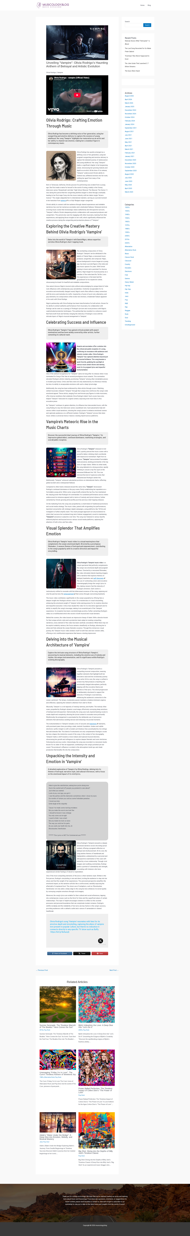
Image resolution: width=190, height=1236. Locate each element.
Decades (128, 268)
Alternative (128, 246)
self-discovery (98, 578)
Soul (47, 1142)
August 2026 (129, 96)
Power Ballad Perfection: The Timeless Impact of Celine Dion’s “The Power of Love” (95, 1090)
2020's (127, 243)
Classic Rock (129, 257)
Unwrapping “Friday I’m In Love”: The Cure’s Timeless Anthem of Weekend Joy (58, 1073)
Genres (127, 278)
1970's (127, 225)
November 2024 (130, 114)
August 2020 (129, 174)
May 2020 (128, 185)
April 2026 (128, 99)
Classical (128, 261)
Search (127, 22)
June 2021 (128, 139)
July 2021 (128, 135)
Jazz (41, 1142)
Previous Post (42, 970)
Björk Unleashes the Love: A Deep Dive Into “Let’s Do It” (95, 1026)
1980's (42, 1077)
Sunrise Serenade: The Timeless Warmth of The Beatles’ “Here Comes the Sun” (58, 1026)
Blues (127, 254)
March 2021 (129, 149)
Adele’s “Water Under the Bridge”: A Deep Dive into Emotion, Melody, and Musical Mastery (56, 1137)
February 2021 (130, 153)
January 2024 (129, 124)
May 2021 (128, 142)
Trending (128, 321)
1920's (127, 207)
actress (63, 200)
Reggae (127, 310)
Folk (126, 275)
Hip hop (127, 286)
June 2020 (128, 181)
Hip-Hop (128, 289)
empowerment (69, 594)
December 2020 (130, 160)
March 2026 (129, 103)
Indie (126, 293)
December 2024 (130, 110)
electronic (93, 724)
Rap (126, 307)
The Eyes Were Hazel (132, 71)
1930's (127, 211)
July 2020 (128, 178)
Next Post (114, 970)
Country (127, 264)
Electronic (128, 271)
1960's (127, 222)
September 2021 (131, 128)
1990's (127, 232)
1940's (127, 214)
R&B (126, 303)
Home (142, 5)
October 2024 (129, 117)
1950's (127, 218)
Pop (45, 1030)
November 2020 (130, 163)
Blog (149, 5)
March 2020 (129, 192)
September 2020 (131, 171)
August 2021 (129, 131)
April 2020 (128, 188)
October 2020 (129, 167)
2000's (80, 1030)
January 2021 (129, 156)
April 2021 (128, 146)
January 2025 (129, 107)
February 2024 (130, 121)
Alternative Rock (49, 1077)
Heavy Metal (129, 282)
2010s (41, 1030)
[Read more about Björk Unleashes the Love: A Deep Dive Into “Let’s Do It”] (96, 1004)
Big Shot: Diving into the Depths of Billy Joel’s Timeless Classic (95, 1152)
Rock (48, 1030)
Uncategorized (130, 325)
